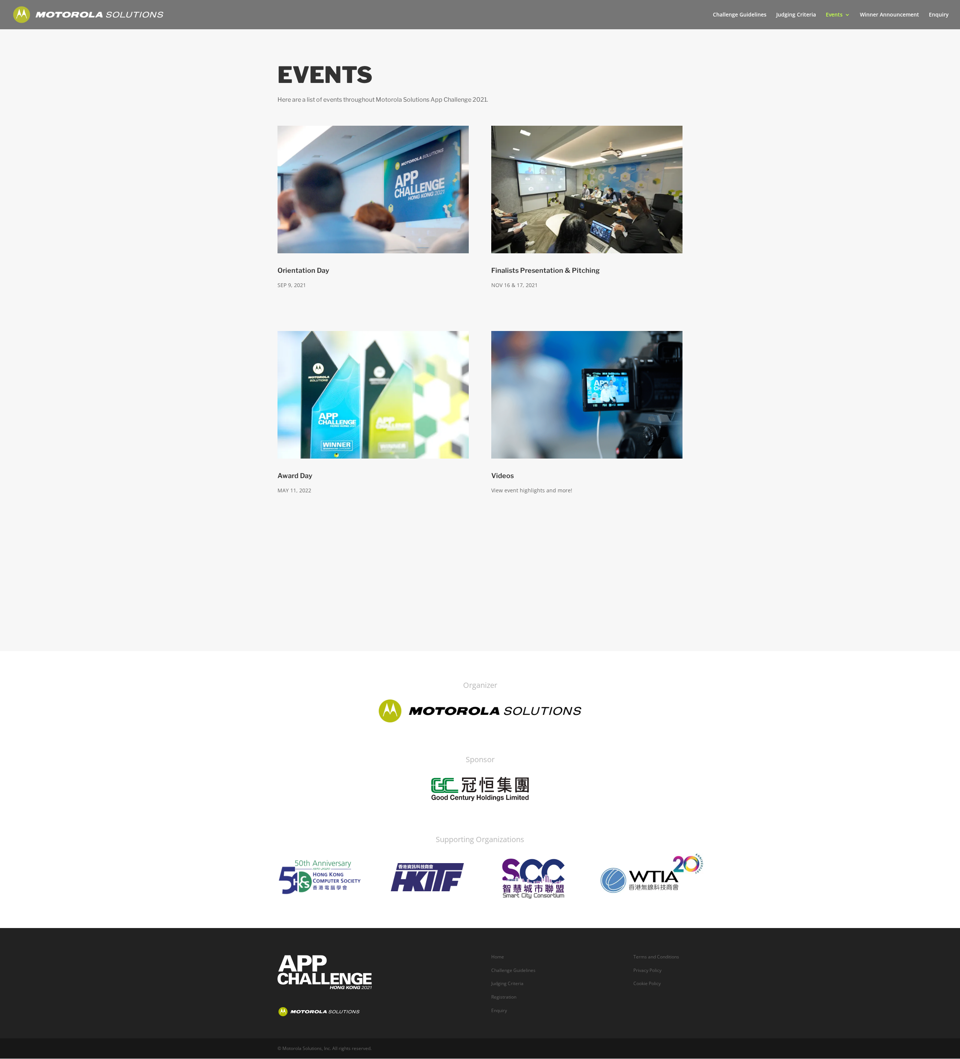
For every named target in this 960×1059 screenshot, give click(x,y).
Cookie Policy (647, 983)
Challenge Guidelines (739, 15)
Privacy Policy (647, 970)
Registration (503, 997)
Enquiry (939, 15)
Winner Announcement (889, 15)
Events (834, 15)
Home (497, 957)
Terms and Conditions (656, 957)
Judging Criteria (796, 15)
